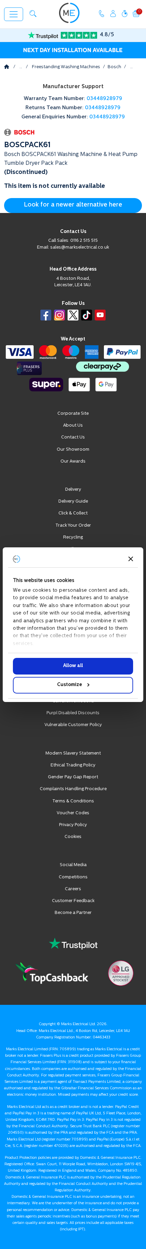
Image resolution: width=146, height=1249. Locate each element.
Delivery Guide (73, 501)
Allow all (73, 665)
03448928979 (104, 98)
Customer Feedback (73, 901)
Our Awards (73, 461)
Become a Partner (73, 913)
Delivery (73, 489)
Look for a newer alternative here (73, 205)
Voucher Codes (73, 813)
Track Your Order (73, 525)
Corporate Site (73, 413)
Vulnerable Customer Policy (73, 725)
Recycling (73, 537)
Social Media (73, 865)
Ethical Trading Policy (73, 765)
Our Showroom (73, 449)
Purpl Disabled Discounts (73, 713)
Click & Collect (73, 513)
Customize (69, 684)
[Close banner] (130, 559)
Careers (73, 889)
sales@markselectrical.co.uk (79, 247)
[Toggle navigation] (13, 14)
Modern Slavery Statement (73, 753)
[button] (33, 13)
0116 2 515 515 (84, 240)
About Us (73, 425)
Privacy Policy (73, 825)
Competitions (73, 877)
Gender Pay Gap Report (73, 777)
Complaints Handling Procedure (73, 789)
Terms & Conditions (73, 801)
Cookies (73, 837)
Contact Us (73, 437)
